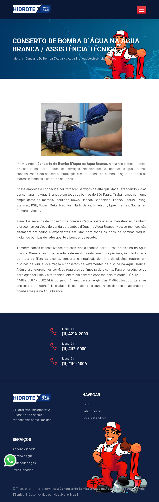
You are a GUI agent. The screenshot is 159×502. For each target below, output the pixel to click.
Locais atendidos (94, 418)
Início (16, 58)
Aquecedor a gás (24, 463)
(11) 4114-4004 (74, 363)
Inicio (86, 404)
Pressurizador (23, 470)
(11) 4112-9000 (74, 348)
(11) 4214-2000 (75, 333)
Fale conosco (91, 411)
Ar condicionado (24, 449)
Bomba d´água (23, 456)
